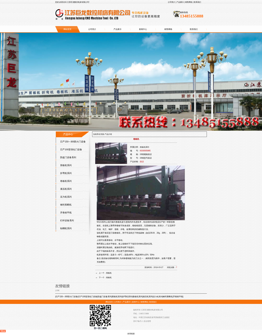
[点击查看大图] (111, 163)
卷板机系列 (144, 147)
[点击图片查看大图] (141, 220)
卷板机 (109, 273)
